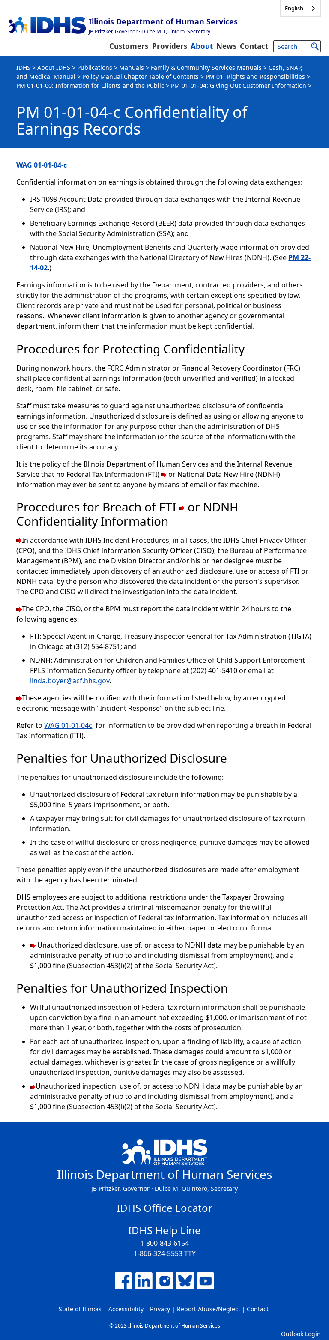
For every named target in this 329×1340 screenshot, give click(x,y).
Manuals (131, 67)
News (226, 46)
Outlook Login (301, 1334)
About (202, 46)
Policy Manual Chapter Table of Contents (140, 76)
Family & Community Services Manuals (206, 67)
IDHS (23, 67)
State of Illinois (80, 1309)
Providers (169, 46)
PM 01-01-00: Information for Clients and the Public (90, 85)
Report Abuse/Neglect (208, 1309)
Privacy (160, 1309)
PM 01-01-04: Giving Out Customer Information (238, 85)
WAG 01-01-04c (68, 725)
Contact (254, 46)
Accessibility (126, 1309)
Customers (128, 46)
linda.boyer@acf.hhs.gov (69, 680)
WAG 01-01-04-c (41, 165)
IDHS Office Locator (164, 1208)
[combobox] (300, 8)
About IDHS (53, 67)
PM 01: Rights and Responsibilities (255, 76)
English (294, 8)
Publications (94, 67)
